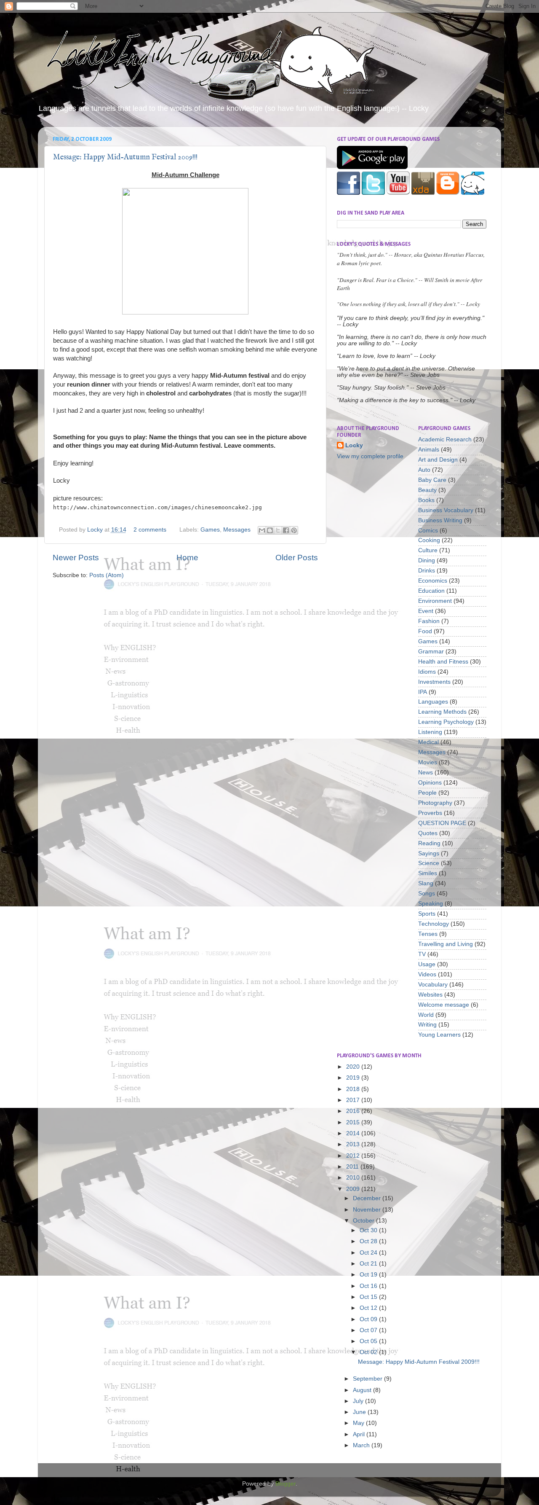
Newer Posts (76, 557)
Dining (426, 560)
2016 (353, 1111)
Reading (429, 843)
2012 (353, 1156)
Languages (433, 702)
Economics (432, 581)
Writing (427, 1024)
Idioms (427, 672)
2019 (353, 1078)
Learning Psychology (446, 722)
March (362, 1445)
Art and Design (438, 460)
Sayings (428, 853)
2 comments (149, 530)
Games (210, 530)
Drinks (426, 570)
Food (425, 631)
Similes (427, 873)
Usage (426, 964)
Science (428, 863)
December (367, 1198)
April (359, 1434)
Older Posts (296, 557)
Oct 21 (369, 1263)
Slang (425, 883)
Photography (435, 803)
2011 (353, 1167)
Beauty (427, 490)
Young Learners (439, 1035)
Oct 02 (369, 1352)
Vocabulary (433, 984)
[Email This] (262, 530)
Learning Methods (442, 712)
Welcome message (443, 1005)
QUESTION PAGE (442, 823)
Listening (430, 732)
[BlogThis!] (270, 530)
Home (187, 557)
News (425, 772)
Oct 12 (369, 1308)
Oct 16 (369, 1286)
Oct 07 (369, 1330)
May (359, 1423)
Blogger (285, 1484)
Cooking (429, 540)
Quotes (428, 833)
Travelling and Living (445, 944)
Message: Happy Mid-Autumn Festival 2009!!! (125, 157)
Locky (95, 530)
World (426, 1015)
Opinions (430, 782)
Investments (434, 682)
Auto (424, 470)
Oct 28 (369, 1241)
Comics (428, 530)
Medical (428, 742)
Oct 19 (369, 1274)
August (363, 1390)
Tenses (428, 934)
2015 (353, 1122)
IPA (422, 692)
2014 (353, 1133)
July (359, 1401)
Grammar (431, 651)
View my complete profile (370, 456)
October (364, 1220)
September (368, 1379)
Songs (426, 893)
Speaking (430, 903)
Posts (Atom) (106, 575)
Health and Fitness (443, 661)
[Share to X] (278, 530)
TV (422, 954)
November (367, 1210)
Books (426, 500)
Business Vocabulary (445, 510)
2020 (353, 1067)
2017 (353, 1100)
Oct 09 (369, 1319)
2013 (353, 1144)
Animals (428, 449)
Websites (430, 995)
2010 (353, 1177)
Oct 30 (369, 1230)
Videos (427, 974)
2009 (353, 1189)
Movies (427, 762)
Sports (426, 914)
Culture (428, 550)
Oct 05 (369, 1341)
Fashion (429, 621)
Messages (237, 530)
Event (425, 611)
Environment (435, 601)
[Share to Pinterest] (294, 530)
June (360, 1412)
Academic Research (445, 439)
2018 (353, 1089)
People (427, 793)
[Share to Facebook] (286, 530)
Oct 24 (369, 1253)
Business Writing (440, 520)
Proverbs (430, 813)
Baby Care (432, 480)
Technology (433, 924)
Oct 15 (369, 1297)
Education (431, 591)
